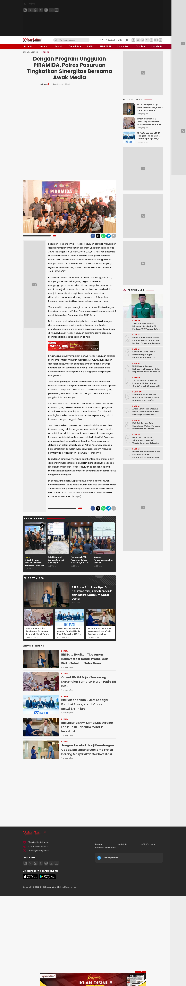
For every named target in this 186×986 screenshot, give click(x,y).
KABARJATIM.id (31, 52)
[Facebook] (25, 10)
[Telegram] (41, 10)
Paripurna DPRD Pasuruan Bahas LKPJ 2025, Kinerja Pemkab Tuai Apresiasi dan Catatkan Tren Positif (79, 566)
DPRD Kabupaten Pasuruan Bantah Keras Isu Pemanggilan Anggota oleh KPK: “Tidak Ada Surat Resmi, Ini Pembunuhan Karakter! (146, 458)
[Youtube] (51, 10)
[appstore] (30, 878)
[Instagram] (46, 10)
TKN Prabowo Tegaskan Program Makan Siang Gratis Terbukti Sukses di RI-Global (146, 384)
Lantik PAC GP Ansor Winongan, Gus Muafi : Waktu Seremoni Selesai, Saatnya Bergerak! (144, 441)
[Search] (56, 40)
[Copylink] (113, 236)
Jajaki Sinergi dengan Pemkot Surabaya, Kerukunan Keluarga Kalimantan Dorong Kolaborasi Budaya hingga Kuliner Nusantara (58, 567)
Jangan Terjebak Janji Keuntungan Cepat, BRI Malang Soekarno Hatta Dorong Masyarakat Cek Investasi (87, 749)
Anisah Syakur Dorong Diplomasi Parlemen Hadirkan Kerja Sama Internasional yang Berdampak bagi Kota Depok (34, 568)
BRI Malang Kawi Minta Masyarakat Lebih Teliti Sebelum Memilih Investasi (99, 632)
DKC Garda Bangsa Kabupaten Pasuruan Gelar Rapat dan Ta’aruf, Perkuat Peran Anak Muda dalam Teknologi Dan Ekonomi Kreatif (146, 373)
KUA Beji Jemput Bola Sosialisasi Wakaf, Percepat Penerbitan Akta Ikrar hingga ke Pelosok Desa (146, 427)
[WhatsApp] (103, 236)
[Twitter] (30, 10)
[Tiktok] (56, 10)
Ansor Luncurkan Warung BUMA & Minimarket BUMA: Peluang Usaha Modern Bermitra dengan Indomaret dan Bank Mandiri (146, 414)
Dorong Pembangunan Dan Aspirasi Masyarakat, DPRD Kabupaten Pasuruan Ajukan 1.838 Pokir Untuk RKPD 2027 (103, 567)
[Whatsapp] (35, 10)
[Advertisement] (69, 130)
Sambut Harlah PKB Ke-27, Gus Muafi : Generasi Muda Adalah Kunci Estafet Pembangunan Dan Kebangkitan (146, 400)
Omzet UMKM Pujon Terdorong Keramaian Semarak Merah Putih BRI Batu (37, 632)
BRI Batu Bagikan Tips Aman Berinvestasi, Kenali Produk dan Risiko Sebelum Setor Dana (92, 593)
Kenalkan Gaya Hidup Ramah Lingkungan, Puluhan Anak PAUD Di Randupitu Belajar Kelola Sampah (145, 357)
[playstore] (47, 878)
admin (43, 84)
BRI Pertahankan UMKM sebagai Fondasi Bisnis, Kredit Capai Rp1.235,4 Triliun (68, 632)
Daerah (46, 52)
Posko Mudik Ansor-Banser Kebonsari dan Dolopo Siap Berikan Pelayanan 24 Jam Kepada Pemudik (146, 341)
